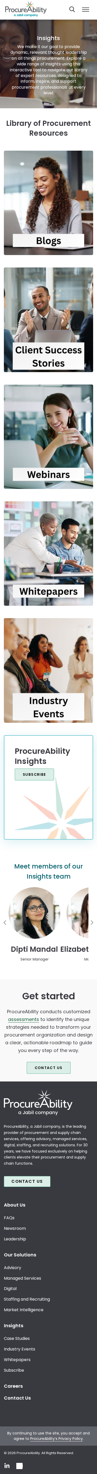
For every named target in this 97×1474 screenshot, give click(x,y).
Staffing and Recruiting (27, 1299)
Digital (10, 1289)
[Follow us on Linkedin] (7, 1466)
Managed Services (22, 1278)
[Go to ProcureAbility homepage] (48, 1102)
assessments (23, 1019)
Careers (13, 1386)
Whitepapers (17, 1359)
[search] (72, 9)
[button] (34, 924)
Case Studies (17, 1338)
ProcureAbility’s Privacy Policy (56, 1438)
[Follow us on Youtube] (19, 1466)
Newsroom (15, 1228)
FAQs (9, 1218)
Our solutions (20, 1254)
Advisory (12, 1267)
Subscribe (34, 774)
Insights (13, 1325)
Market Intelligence (23, 1310)
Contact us (49, 1067)
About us (14, 1205)
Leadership (15, 1239)
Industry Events (19, 1349)
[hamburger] (85, 10)
